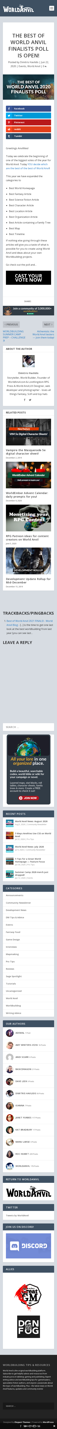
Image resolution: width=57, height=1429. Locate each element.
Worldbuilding (13, 1005)
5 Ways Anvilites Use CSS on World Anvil (33, 835)
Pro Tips (30, 839)
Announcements (14, 895)
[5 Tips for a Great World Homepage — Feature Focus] (10, 861)
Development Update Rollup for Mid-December (28, 580)
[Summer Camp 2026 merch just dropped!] (10, 874)
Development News (16, 910)
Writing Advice (13, 1013)
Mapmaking (12, 954)
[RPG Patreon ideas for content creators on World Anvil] (28, 518)
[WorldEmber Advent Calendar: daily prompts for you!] (28, 475)
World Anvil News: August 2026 (31, 821)
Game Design (13, 939)
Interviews (11, 946)
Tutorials (11, 983)
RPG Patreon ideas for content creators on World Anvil (27, 537)
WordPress (48, 1422)
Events (22, 66)
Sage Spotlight (14, 976)
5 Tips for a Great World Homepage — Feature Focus (30, 860)
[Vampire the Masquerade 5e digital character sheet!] (28, 432)
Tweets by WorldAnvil (17, 1215)
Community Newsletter (37, 824)
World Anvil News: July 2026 (29, 846)
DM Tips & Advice (15, 917)
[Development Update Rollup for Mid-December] (28, 561)
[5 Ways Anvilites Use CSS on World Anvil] (10, 835)
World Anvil (33, 66)
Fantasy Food (13, 932)
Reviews (10, 968)
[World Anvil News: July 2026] (10, 848)
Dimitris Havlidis (29, 62)
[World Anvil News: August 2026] (10, 823)
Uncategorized (14, 991)
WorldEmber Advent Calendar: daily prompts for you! (27, 494)
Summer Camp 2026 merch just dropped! (31, 873)
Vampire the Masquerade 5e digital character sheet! (26, 451)
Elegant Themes (22, 1422)
